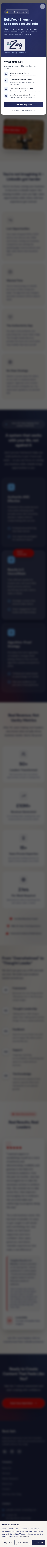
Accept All (38, 1542)
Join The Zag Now (24, 104)
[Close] (42, 6)
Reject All (8, 1542)
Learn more (24, 1536)
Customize (23, 1542)
